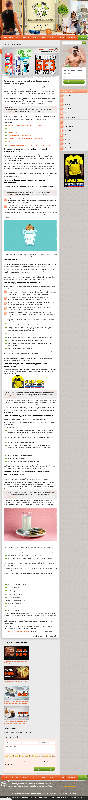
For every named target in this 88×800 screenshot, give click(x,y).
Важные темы (69, 121)
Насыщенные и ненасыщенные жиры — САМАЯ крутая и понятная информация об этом (16, 662)
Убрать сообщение (5, 799)
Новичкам (53, 37)
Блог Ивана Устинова (40, 19)
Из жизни (67, 143)
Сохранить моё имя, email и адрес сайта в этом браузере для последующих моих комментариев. (28, 762)
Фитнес (67, 135)
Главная (4, 37)
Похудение (68, 130)
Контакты (35, 37)
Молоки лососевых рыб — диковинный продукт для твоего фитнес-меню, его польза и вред (16, 703)
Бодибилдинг (69, 126)
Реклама (61, 37)
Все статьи (25, 37)
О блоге (17, 37)
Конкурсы (44, 37)
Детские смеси (13, 132)
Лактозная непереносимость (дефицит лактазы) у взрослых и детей (27, 125)
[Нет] (11, 799)
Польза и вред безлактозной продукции (20, 135)
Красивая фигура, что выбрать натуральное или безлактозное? (26, 138)
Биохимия (68, 100)
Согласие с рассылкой (66, 782)
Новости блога (69, 148)
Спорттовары (71, 37)
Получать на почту (74, 82)
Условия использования (67, 785)
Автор (11, 37)
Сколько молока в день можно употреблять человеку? (23, 142)
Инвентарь (68, 139)
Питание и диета (53, 86)
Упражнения (68, 104)
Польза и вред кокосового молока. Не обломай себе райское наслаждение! (15, 722)
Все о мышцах (69, 108)
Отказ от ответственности (68, 783)
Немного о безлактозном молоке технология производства (25, 129)
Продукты (82, 37)
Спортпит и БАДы (70, 117)
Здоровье (68, 95)
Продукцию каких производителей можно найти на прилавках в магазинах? (29, 145)
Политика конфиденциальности (69, 786)
